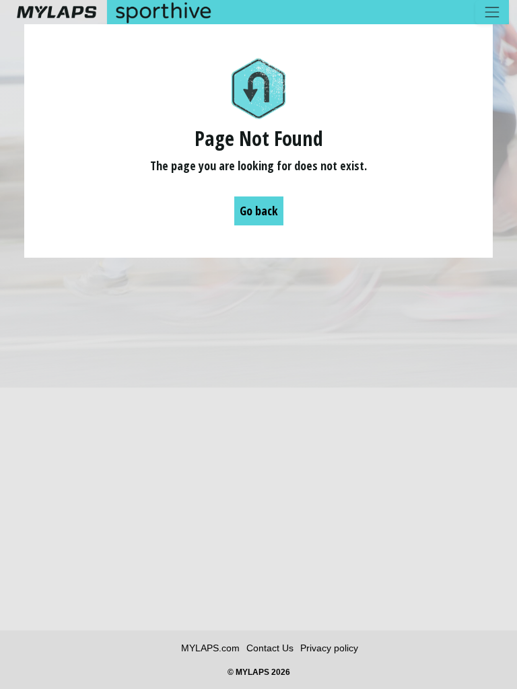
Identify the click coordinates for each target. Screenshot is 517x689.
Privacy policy (329, 648)
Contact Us (270, 648)
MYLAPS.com (210, 648)
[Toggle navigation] (492, 12)
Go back (259, 211)
